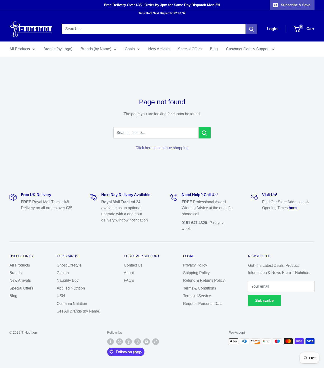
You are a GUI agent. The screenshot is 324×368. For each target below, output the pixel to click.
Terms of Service (197, 296)
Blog (214, 49)
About (129, 273)
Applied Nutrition (71, 288)
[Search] (251, 29)
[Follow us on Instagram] (137, 341)
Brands (15, 273)
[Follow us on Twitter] (119, 341)
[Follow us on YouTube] (146, 341)
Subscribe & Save (295, 5)
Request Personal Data (202, 304)
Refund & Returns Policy (204, 280)
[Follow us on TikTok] (155, 341)
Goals (130, 49)
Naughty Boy (68, 280)
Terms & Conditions (199, 288)
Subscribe (264, 301)
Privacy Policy (195, 265)
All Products (19, 49)
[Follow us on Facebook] (110, 341)
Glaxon (63, 273)
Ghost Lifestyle (69, 265)
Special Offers (190, 49)
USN (61, 296)
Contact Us (133, 265)
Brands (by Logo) (57, 49)
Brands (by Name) (96, 49)
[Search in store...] (205, 132)
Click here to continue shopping (162, 148)
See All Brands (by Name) (78, 311)
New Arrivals (159, 49)
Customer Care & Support (247, 49)
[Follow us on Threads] (128, 341)
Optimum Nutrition (72, 304)
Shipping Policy (196, 273)
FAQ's (129, 280)
